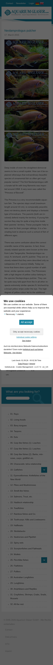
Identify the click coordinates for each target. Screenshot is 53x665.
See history (26, 341)
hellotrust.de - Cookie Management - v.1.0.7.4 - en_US (26, 367)
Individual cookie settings (26, 337)
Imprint (32, 364)
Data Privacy (23, 364)
